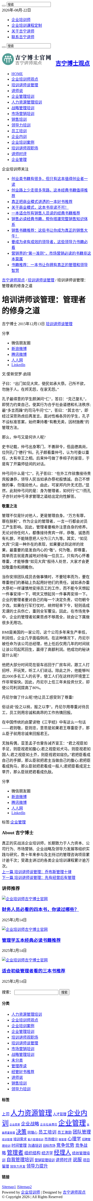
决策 (21, 1132)
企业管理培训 (22, 96)
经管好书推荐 (22, 1072)
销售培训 (19, 119)
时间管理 (19, 1145)
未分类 (17, 1060)
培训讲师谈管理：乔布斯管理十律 (37, 872)
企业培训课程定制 (26, 25)
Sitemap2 (25, 1187)
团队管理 (82, 1132)
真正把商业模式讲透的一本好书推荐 (41, 202)
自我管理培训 (20, 1159)
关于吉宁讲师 (22, 31)
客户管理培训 (35, 1139)
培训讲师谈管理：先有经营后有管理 (38, 878)
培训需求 (20, 1139)
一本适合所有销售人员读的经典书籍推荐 (45, 213)
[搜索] (4, 5)
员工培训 (19, 131)
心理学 (74, 1138)
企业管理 (19, 160)
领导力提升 (37, 1166)
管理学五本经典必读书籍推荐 (31, 940)
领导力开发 (18, 1166)
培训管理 (7, 1139)
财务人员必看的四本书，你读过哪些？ (40, 909)
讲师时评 (19, 154)
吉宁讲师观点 (13, 280)
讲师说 (17, 91)
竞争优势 (65, 1145)
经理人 (62, 1152)
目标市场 (49, 1145)
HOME (17, 74)
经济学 (47, 1153)
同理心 (32, 1132)
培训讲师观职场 (24, 148)
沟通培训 (35, 1145)
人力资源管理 (31, 1113)
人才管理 (59, 1114)
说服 (77, 1159)
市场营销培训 (22, 114)
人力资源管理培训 (26, 102)
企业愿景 (15, 1124)
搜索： (7, 992)
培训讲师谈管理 (24, 85)
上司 (6, 1114)
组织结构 (32, 1153)
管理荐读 (19, 1066)
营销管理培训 (45, 1160)
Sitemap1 (9, 1187)
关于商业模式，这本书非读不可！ (40, 207)
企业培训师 (21, 20)
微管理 (63, 1139)
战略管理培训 (22, 108)
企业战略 (30, 1123)
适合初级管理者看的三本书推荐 (33, 970)
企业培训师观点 (24, 79)
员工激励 (64, 1132)
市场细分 (51, 1139)
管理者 (15, 1153)
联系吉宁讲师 (22, 37)
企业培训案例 (22, 142)
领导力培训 (21, 125)
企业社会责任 (48, 1124)
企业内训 (19, 137)
